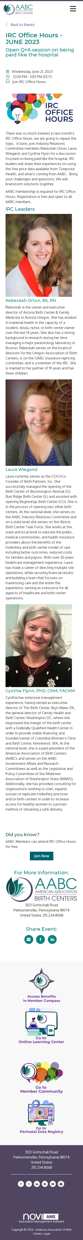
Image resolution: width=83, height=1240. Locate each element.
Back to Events (22, 24)
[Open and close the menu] (55, 8)
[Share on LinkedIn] (52, 939)
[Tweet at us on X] (29, 1184)
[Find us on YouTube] (53, 1184)
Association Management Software (41, 1221)
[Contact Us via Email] (61, 1184)
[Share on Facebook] (40, 939)
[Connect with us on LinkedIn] (37, 1184)
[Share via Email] (28, 939)
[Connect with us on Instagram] (45, 1184)
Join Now (41, 856)
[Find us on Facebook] (21, 1184)
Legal (46, 1233)
